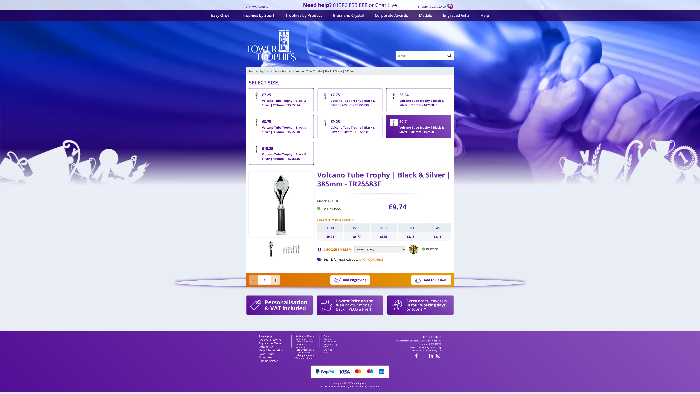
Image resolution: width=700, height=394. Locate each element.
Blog (326, 352)
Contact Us (329, 336)
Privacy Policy (330, 341)
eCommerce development (333, 386)
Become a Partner (270, 340)
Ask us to (364, 260)
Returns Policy (330, 344)
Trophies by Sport (258, 15)
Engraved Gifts (456, 15)
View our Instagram (304, 358)
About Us (328, 339)
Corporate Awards (391, 15)
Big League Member (305, 336)
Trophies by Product (303, 15)
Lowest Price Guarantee (267, 355)
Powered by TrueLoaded (367, 386)
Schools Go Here (303, 339)
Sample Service (268, 361)
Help (485, 15)
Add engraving (354, 280)
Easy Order (221, 15)
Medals (425, 15)
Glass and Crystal (348, 15)
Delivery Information (305, 355)
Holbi (352, 386)
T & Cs (326, 347)
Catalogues (266, 347)
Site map (328, 350)
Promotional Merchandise (301, 346)
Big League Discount (272, 343)
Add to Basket (435, 280)
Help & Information (271, 350)
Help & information (304, 350)
